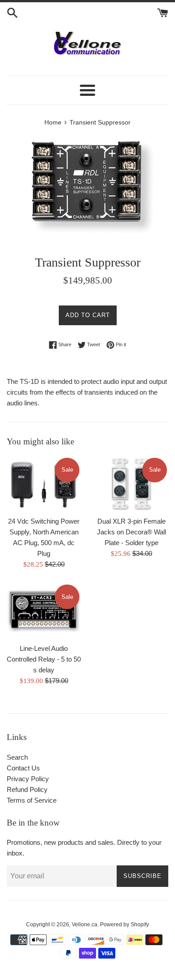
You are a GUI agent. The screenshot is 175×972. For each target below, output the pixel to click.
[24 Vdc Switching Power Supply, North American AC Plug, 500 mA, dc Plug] (44, 484)
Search (17, 757)
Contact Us (23, 768)
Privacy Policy (28, 779)
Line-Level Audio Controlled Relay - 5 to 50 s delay (44, 659)
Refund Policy (27, 789)
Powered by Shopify (124, 924)
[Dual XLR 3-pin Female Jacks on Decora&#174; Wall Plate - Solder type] (131, 484)
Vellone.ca (84, 924)
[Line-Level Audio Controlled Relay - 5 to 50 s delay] (44, 611)
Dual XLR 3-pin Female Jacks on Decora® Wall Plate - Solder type (131, 531)
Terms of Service (32, 800)
